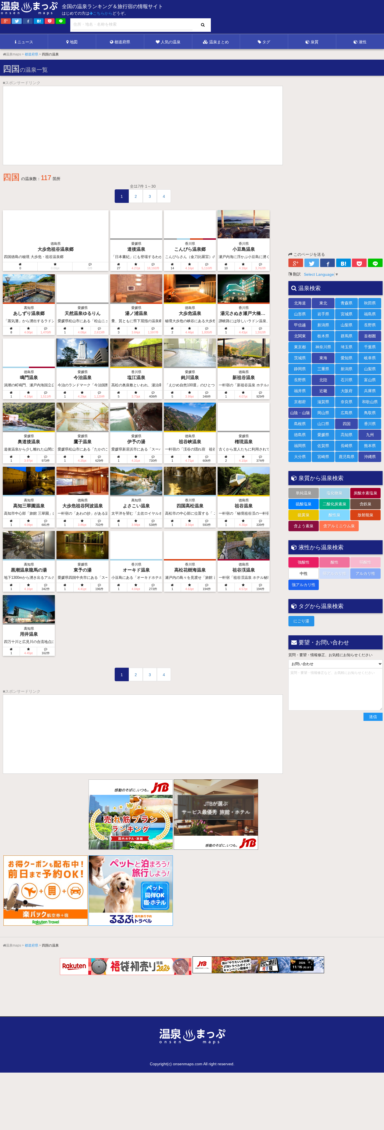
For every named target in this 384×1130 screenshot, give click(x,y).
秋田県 (370, 303)
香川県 (370, 423)
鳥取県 (370, 413)
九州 (370, 434)
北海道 (300, 303)
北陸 (323, 380)
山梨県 (347, 325)
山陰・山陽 (300, 413)
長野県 (370, 325)
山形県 (300, 314)
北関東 (300, 336)
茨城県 (300, 358)
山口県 (323, 423)
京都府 (300, 402)
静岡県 (300, 369)
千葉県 (370, 347)
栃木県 (323, 336)
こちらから (102, 13)
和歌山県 (370, 402)
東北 (323, 303)
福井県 (300, 391)
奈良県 (347, 402)
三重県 (323, 369)
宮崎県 (323, 456)
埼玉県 (347, 347)
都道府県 (122, 42)
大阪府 (347, 391)
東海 (323, 358)
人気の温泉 (170, 42)
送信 (373, 716)
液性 (363, 42)
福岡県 (300, 445)
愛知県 (347, 358)
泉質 (315, 42)
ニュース (25, 42)
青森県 (347, 303)
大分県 (300, 456)
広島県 (347, 413)
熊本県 (370, 445)
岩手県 (323, 314)
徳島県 (300, 434)
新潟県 (323, 325)
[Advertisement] (268, 17)
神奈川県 (323, 347)
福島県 (370, 314)
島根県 (300, 423)
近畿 (323, 391)
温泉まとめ (219, 42)
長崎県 (347, 445)
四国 (347, 423)
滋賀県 (323, 402)
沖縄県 (370, 456)
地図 (74, 42)
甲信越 (300, 325)
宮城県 (347, 314)
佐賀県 (323, 445)
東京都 (300, 347)
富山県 (370, 380)
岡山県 (323, 413)
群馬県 (347, 336)
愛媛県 (323, 434)
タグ (266, 42)
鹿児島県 (346, 456)
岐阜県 (370, 358)
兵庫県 (370, 391)
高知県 (347, 434)
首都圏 (370, 336)
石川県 (347, 380)
